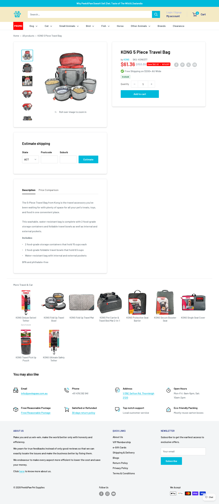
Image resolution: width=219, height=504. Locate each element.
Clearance (178, 25)
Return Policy (120, 462)
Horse (120, 25)
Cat (47, 25)
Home (16, 35)
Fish (103, 25)
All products (28, 35)
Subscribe (171, 460)
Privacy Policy (120, 467)
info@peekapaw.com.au (34, 393)
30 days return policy (83, 412)
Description (28, 189)
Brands (162, 25)
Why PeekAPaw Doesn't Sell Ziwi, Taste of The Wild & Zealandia (109, 3)
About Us (118, 436)
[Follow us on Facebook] (101, 494)
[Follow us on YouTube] (113, 494)
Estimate (88, 159)
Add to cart (140, 93)
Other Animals (139, 25)
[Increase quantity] (151, 84)
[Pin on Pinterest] (182, 64)
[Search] (156, 14)
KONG (126, 59)
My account (173, 16)
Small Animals (67, 25)
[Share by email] (194, 64)
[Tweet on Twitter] (188, 64)
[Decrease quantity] (134, 84)
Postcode (46, 152)
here (22, 471)
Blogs (116, 457)
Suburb (64, 152)
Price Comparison (49, 189)
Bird (88, 25)
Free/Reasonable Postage (36, 412)
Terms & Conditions (124, 473)
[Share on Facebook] (176, 64)
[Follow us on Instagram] (107, 494)
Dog (31, 25)
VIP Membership (122, 442)
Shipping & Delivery (124, 452)
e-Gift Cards (119, 447)
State (25, 152)
